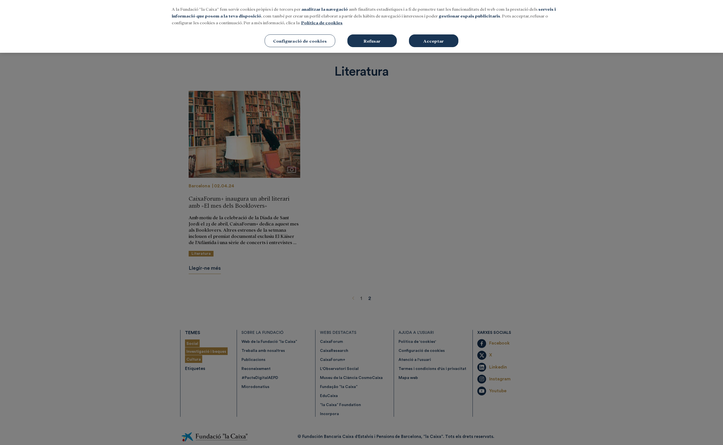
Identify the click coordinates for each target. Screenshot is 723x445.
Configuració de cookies (300, 40)
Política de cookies (322, 22)
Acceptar (433, 40)
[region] (361, 26)
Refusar (371, 40)
